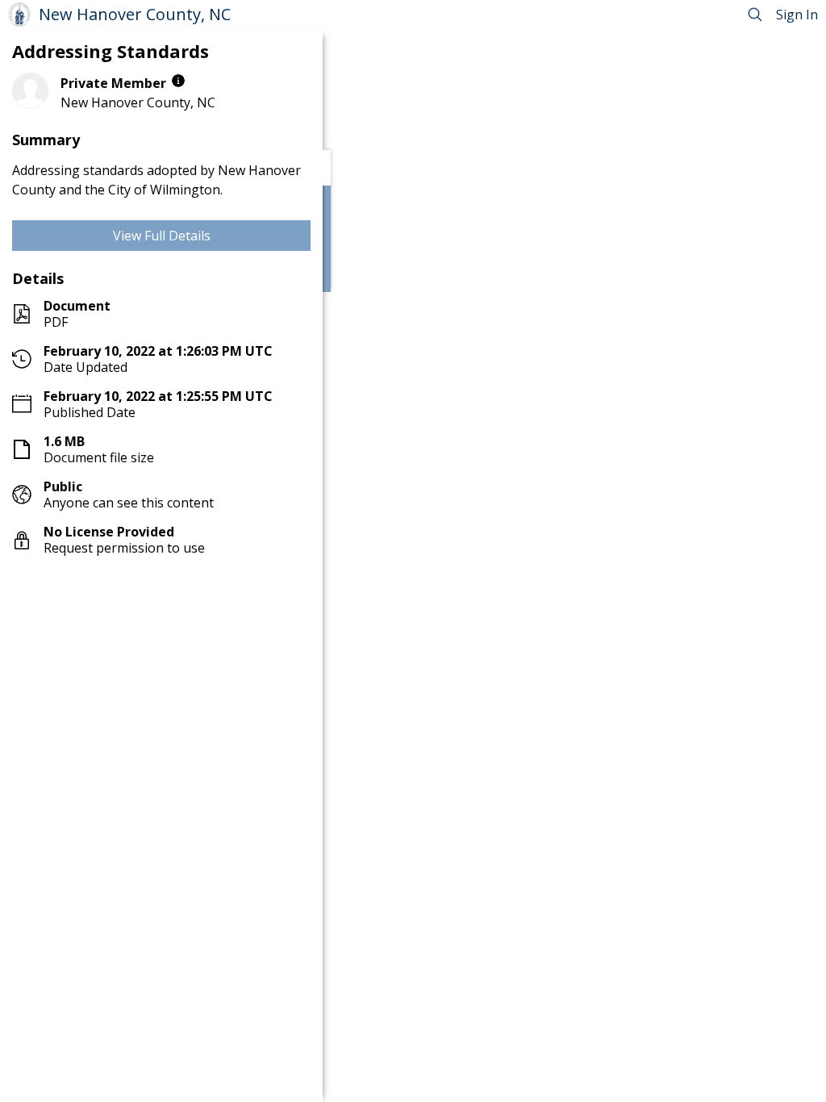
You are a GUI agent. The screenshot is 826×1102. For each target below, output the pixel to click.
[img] (178, 81)
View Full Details (162, 235)
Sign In (797, 14)
